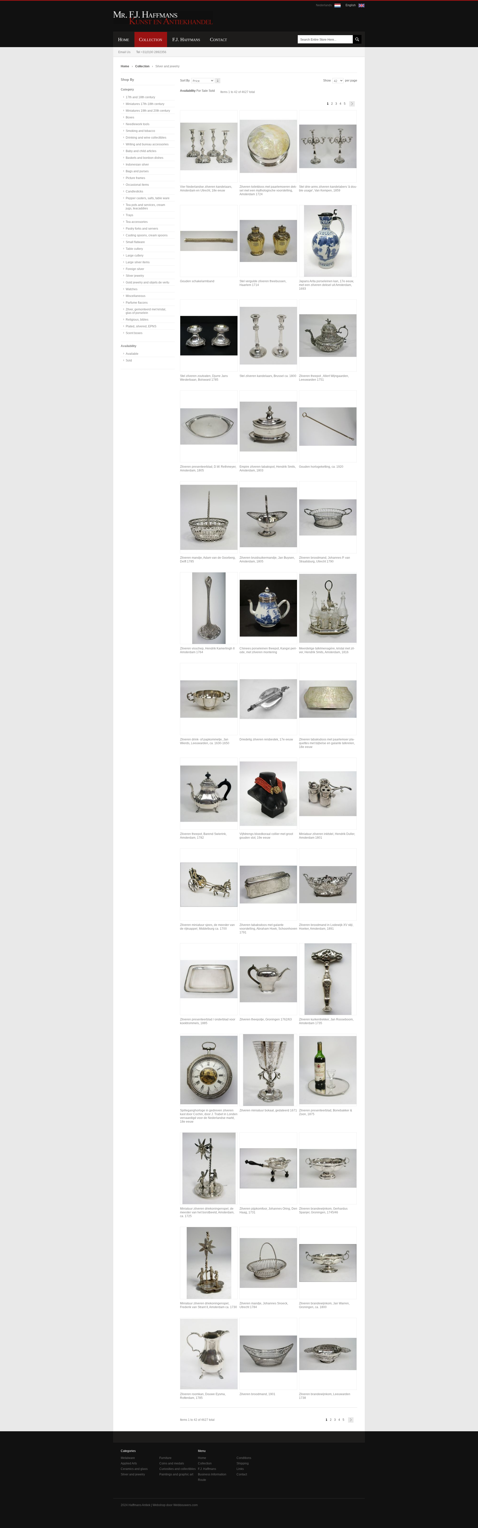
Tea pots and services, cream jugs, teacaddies (145, 206)
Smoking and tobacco (140, 131)
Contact (242, 1474)
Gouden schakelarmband (197, 281)
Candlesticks (134, 191)
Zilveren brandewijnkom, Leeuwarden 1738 (324, 1396)
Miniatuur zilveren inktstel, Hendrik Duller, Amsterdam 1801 (327, 835)
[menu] (239, 39)
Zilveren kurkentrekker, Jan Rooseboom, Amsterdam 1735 (326, 1021)
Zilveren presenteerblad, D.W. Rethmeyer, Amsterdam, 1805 (208, 468)
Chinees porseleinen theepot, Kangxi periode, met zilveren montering (268, 650)
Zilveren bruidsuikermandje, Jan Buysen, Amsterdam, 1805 (267, 559)
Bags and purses (137, 171)
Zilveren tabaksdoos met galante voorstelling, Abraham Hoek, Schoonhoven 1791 (268, 928)
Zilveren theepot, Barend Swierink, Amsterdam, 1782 (203, 835)
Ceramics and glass (134, 1469)
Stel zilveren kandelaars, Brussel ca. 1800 (267, 376)
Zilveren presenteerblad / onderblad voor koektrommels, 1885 (207, 1021)
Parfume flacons (137, 302)
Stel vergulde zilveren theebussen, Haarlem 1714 (262, 283)
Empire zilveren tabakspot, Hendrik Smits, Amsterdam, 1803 (267, 468)
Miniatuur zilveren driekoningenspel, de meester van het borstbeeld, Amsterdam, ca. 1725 (207, 1212)
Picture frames (135, 178)
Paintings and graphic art (176, 1474)
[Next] (352, 103)
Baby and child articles (141, 151)
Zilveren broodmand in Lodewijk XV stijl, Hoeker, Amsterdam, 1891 (326, 926)
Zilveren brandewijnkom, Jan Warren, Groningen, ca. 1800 (324, 1305)
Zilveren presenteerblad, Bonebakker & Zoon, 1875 (325, 1112)
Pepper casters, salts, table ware (148, 198)
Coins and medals (171, 1463)
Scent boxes (134, 333)
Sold (212, 90)
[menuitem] (124, 39)
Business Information (212, 1474)
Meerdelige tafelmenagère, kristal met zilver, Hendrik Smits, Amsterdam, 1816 (327, 650)
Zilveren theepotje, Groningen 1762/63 (265, 1019)
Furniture (165, 1458)
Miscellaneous (135, 296)
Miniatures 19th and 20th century (148, 110)
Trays (129, 215)
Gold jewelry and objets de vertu (147, 282)
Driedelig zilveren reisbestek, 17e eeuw (266, 739)
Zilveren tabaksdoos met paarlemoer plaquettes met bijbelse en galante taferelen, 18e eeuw (327, 743)
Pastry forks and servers (142, 228)
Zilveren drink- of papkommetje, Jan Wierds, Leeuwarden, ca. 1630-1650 (204, 741)
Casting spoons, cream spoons (147, 235)
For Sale (202, 90)
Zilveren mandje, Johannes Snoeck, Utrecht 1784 (263, 1305)
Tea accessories (137, 222)
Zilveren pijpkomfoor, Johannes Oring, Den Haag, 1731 (268, 1210)
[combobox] (329, 39)
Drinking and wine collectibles (146, 137)
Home (125, 66)
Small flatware (135, 242)
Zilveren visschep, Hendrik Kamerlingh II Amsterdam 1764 (207, 650)
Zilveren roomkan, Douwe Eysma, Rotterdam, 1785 (203, 1396)
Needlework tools (137, 124)
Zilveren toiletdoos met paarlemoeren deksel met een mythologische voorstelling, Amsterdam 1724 (268, 190)
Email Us (124, 52)
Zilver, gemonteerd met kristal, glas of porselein (146, 311)
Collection (142, 66)
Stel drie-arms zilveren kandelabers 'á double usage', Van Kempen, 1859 (328, 188)
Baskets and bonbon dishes (144, 158)
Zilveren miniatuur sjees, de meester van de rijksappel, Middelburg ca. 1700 (207, 926)
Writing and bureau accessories (147, 144)
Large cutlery (134, 255)
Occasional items (137, 184)
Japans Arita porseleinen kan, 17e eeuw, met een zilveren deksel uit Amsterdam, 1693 (326, 284)
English (351, 5)
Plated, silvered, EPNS (141, 326)
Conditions (244, 1458)
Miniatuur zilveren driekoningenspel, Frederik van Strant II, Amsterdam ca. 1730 (208, 1305)
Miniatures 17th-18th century (145, 104)
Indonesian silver (137, 164)
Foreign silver (135, 269)
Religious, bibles (137, 319)
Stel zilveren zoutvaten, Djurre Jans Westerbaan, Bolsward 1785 (204, 377)
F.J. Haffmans (207, 1469)
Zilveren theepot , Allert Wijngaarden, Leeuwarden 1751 (324, 377)
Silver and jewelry (133, 1474)
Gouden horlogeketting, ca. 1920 (321, 466)
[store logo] (163, 17)
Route (202, 1480)
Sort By (185, 80)
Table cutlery (134, 249)
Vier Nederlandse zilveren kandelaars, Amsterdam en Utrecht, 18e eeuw (206, 188)
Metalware (128, 1458)
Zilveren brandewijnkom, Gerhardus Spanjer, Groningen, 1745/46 (323, 1210)
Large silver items (138, 262)
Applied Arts (129, 1463)
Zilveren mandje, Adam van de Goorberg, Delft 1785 (208, 559)
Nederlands (324, 5)
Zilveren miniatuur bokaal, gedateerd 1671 (268, 1110)
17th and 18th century (140, 97)
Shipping (243, 1463)
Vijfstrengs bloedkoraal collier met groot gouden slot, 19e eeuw (266, 835)
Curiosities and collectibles (177, 1469)
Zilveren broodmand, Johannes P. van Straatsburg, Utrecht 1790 (324, 559)
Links (240, 1469)
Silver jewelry (135, 275)
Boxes (130, 117)
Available (132, 354)
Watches (131, 289)
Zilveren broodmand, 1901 (257, 1394)
